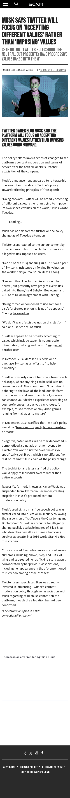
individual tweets (33, 473)
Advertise (9, 767)
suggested (55, 345)
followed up (21, 313)
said (29, 290)
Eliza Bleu (56, 527)
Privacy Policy (29, 767)
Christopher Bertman (53, 69)
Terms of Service (52, 767)
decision (47, 359)
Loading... (15, 222)
